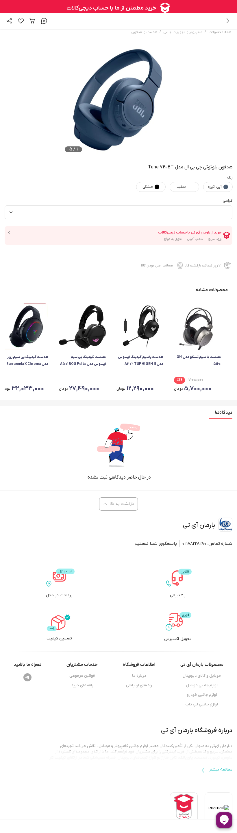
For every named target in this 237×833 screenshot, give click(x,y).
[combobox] (118, 212)
